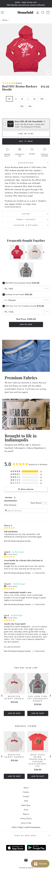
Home (4, 20)
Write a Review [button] (27, 489)
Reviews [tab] (8, 497)
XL (35, 98)
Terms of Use (26, 823)
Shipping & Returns (26, 225)
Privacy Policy (26, 818)
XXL (42, 98)
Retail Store (26, 805)
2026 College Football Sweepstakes (26, 827)
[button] (44, 121)
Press (26, 809)
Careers (26, 792)
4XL (30, 106)
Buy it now (26, 141)
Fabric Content (26, 219)
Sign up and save (25, 835)
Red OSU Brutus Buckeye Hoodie (17, 541)
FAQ (26, 801)
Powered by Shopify (26, 868)
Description (25, 163)
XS (9, 98)
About (26, 787)
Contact (26, 796)
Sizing (26, 214)
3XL (22, 106)
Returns (26, 814)
